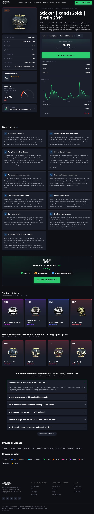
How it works (35, 486)
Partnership (56, 486)
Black (7, 459)
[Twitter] (7, 498)
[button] (19, 20)
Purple (74, 459)
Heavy (38, 2)
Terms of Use (78, 489)
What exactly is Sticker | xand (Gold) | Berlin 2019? (28, 383)
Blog (53, 491)
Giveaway (34, 494)
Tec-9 (51, 448)
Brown (23, 459)
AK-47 (5, 448)
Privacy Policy (78, 486)
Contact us (77, 491)
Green (48, 459)
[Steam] (11, 498)
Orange (57, 459)
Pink (65, 459)
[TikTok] (19, 498)
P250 (19, 448)
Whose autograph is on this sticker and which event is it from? (32, 420)
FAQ (32, 489)
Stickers (50, 8)
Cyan (31, 459)
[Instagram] (15, 498)
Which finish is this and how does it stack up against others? (31, 405)
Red (82, 459)
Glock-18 (12, 448)
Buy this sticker (66, 55)
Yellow (16, 463)
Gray (39, 459)
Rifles (26, 2)
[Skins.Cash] (14, 483)
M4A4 (38, 448)
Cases (57, 2)
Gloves (51, 2)
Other (63, 2)
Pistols (20, 2)
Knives (44, 2)
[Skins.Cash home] (6, 2)
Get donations (56, 494)
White (7, 463)
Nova (57, 448)
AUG (64, 448)
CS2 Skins (43, 8)
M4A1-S (70, 448)
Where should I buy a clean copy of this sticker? (27, 412)
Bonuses (55, 489)
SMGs (31, 2)
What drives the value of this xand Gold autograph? (28, 397)
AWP (45, 448)
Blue (15, 459)
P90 (33, 448)
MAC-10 (26, 448)
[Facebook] (3, 498)
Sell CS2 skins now (83, 2)
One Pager (34, 491)
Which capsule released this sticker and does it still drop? (30, 427)
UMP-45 (78, 448)
